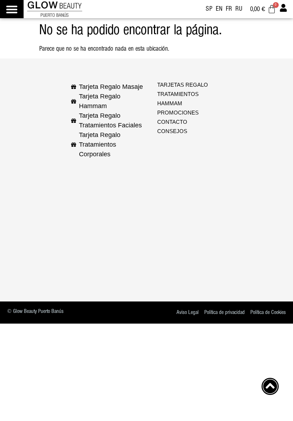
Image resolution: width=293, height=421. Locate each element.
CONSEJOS (172, 131)
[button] (12, 9)
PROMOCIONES (178, 113)
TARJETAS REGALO (182, 85)
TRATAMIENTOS (178, 94)
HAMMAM (169, 103)
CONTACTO (172, 122)
